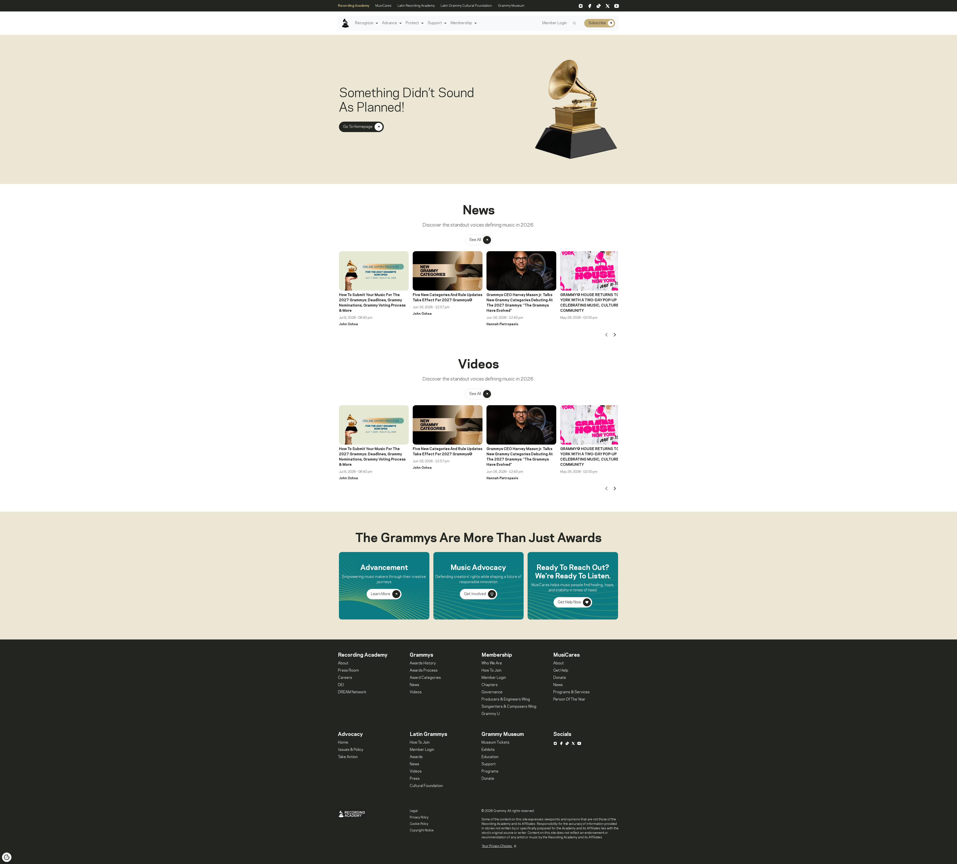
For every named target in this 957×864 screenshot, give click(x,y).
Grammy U (490, 714)
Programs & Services (571, 692)
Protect (412, 23)
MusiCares (383, 5)
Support (435, 23)
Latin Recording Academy (416, 5)
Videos (416, 692)
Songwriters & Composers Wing (508, 706)
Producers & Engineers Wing (505, 699)
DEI (341, 685)
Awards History (423, 663)
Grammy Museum (511, 5)
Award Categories (425, 678)
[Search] (574, 23)
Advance (389, 23)
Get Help (560, 670)
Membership (461, 23)
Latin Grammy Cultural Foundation (466, 5)
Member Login (554, 23)
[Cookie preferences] (6, 857)
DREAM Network (352, 692)
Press (415, 779)
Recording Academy (353, 5)
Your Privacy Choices (497, 846)
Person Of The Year (569, 699)
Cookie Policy (419, 823)
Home (343, 742)
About (343, 663)
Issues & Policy (350, 750)
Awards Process (424, 670)
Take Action (348, 757)
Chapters (489, 685)
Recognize (364, 23)
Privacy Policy (419, 817)
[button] (376, 23)
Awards (416, 757)
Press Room (348, 670)
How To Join (491, 670)
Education (489, 757)
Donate (559, 678)
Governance (491, 692)
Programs (489, 771)
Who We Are (491, 663)
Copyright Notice (422, 830)
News (414, 685)
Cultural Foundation (426, 786)
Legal (414, 810)
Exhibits (488, 750)
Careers (345, 678)
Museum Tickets (495, 742)
